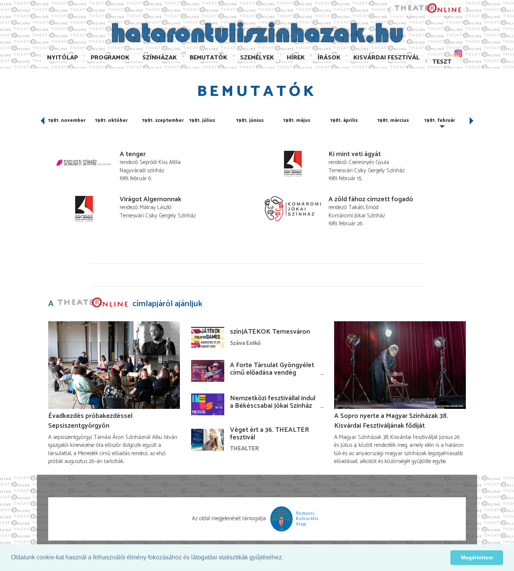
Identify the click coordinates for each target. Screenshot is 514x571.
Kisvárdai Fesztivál (386, 58)
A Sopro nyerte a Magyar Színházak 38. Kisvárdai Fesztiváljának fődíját (391, 420)
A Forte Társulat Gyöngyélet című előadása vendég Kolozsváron (272, 373)
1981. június (250, 121)
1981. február (439, 121)
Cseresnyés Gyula (368, 162)
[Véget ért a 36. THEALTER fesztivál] (207, 440)
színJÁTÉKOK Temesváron (270, 331)
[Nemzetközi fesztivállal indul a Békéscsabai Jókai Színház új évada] (207, 404)
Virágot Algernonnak (150, 199)
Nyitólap (62, 58)
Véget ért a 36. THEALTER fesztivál (269, 433)
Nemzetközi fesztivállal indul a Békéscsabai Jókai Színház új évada (272, 406)
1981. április (344, 121)
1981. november (66, 121)
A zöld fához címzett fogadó (370, 199)
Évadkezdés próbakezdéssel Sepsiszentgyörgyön (90, 420)
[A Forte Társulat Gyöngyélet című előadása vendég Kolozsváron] (207, 371)
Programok (110, 58)
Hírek (296, 58)
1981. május (296, 121)
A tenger (133, 154)
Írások (329, 58)
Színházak (159, 58)
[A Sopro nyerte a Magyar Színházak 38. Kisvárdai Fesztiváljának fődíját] (400, 365)
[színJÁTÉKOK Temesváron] (207, 338)
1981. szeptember (163, 121)
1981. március (393, 121)
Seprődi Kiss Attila (160, 162)
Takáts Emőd (363, 207)
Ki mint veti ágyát (354, 154)
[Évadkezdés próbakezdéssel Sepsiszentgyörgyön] (114, 365)
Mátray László (156, 207)
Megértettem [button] (477, 557)
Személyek (257, 58)
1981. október (111, 121)
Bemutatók (208, 58)
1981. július (202, 121)
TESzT (442, 62)
